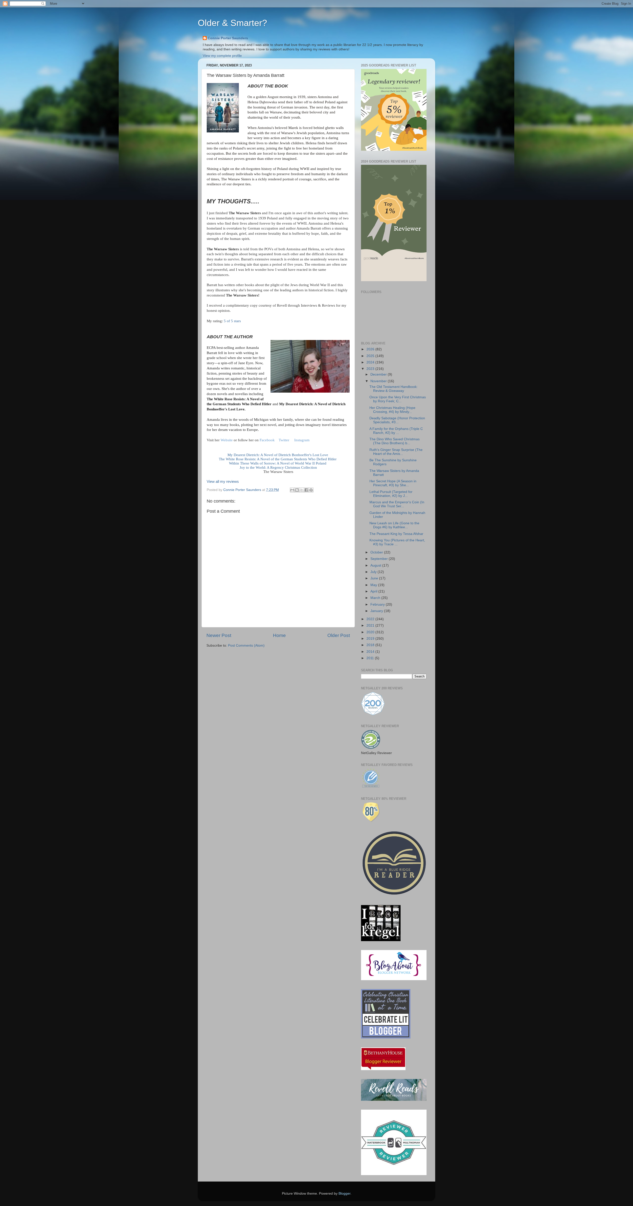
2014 (370, 652)
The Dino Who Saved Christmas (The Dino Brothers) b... (394, 441)
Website (227, 440)
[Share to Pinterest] (311, 489)
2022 (370, 619)
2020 (370, 632)
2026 (370, 349)
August (376, 565)
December (379, 374)
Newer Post (218, 635)
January (377, 611)
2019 (370, 638)
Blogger (344, 1193)
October (377, 552)
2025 (370, 356)
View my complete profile (222, 56)
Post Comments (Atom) (246, 645)
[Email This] (292, 489)
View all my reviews (223, 482)
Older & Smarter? (232, 23)
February (378, 604)
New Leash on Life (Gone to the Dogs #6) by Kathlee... (394, 525)
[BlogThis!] (296, 489)
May (374, 585)
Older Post (338, 635)
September (379, 559)
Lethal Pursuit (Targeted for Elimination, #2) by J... (390, 494)
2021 (370, 625)
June (374, 578)
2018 (370, 645)
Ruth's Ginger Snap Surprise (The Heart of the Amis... (396, 452)
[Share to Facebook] (306, 489)
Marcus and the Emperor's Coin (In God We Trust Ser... (396, 504)
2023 (370, 369)
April (374, 591)
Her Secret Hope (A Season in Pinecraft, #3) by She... (392, 483)
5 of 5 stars (232, 321)
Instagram (302, 440)
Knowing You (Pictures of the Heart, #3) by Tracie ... (397, 542)
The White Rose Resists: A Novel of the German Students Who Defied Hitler (278, 459)
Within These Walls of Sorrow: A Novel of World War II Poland (278, 463)
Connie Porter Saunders (228, 38)
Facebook (267, 440)
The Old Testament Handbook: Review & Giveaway (393, 389)
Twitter (284, 440)
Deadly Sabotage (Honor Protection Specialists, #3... (397, 420)
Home (279, 635)
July (374, 572)
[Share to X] (301, 489)
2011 (370, 658)
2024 (370, 362)
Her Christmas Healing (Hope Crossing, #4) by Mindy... (392, 410)
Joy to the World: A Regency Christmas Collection (278, 467)
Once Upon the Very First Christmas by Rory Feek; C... (397, 399)
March (375, 598)
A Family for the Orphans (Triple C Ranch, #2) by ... (396, 431)
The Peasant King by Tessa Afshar (396, 534)
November (379, 381)
